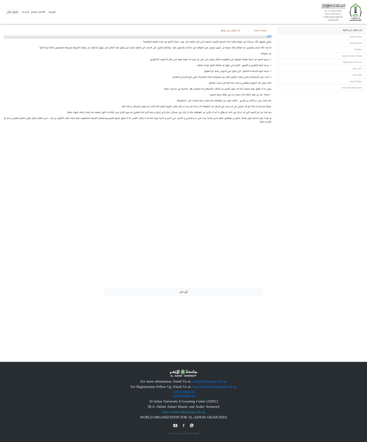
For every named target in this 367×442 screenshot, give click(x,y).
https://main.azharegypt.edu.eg (183, 412)
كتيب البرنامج (37, 12)
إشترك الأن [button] (12, 12)
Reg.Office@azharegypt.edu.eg (214, 386)
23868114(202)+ (183, 396)
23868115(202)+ (183, 392)
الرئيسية (52, 12)
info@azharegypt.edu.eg (209, 381)
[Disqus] (183, 175)
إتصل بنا (25, 12)
